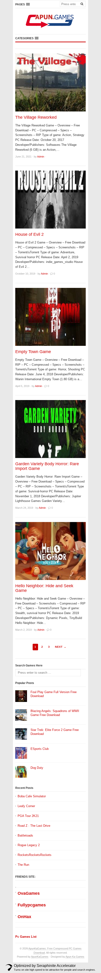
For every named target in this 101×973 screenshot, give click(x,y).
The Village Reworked (36, 117)
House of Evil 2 (29, 234)
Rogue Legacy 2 (29, 845)
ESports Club (40, 749)
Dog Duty (37, 767)
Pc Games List (25, 936)
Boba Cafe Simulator (32, 796)
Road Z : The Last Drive (34, 825)
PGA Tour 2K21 (28, 816)
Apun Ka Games (75, 956)
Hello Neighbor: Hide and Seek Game (44, 588)
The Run (23, 864)
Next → (60, 646)
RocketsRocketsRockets (34, 855)
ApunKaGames (39, 956)
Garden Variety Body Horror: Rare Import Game (47, 466)
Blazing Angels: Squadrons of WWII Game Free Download (55, 713)
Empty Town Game (33, 351)
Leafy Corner (26, 806)
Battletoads (25, 835)
